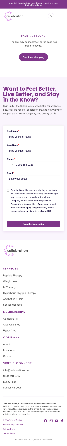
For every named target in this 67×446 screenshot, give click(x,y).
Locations (8, 350)
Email (10, 173)
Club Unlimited (11, 324)
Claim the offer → (33, 5)
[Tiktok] (62, 421)
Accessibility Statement (13, 424)
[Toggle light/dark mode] (51, 16)
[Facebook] (45, 421)
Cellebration (27, 439)
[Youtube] (56, 421)
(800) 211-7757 (11, 375)
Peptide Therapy (12, 275)
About (6, 344)
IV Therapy (9, 287)
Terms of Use (9, 433)
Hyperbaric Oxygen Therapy (19, 293)
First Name (13, 131)
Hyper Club (9, 330)
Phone (11, 159)
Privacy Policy (9, 429)
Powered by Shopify (43, 439)
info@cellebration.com (16, 370)
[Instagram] (51, 421)
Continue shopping (33, 57)
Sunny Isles (9, 381)
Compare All (10, 318)
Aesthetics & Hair (13, 298)
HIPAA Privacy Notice (12, 420)
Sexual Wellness (12, 304)
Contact (7, 356)
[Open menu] (60, 16)
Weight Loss (10, 281)
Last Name (13, 145)
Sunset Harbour (12, 387)
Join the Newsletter (33, 224)
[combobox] (12, 165)
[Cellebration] (13, 16)
